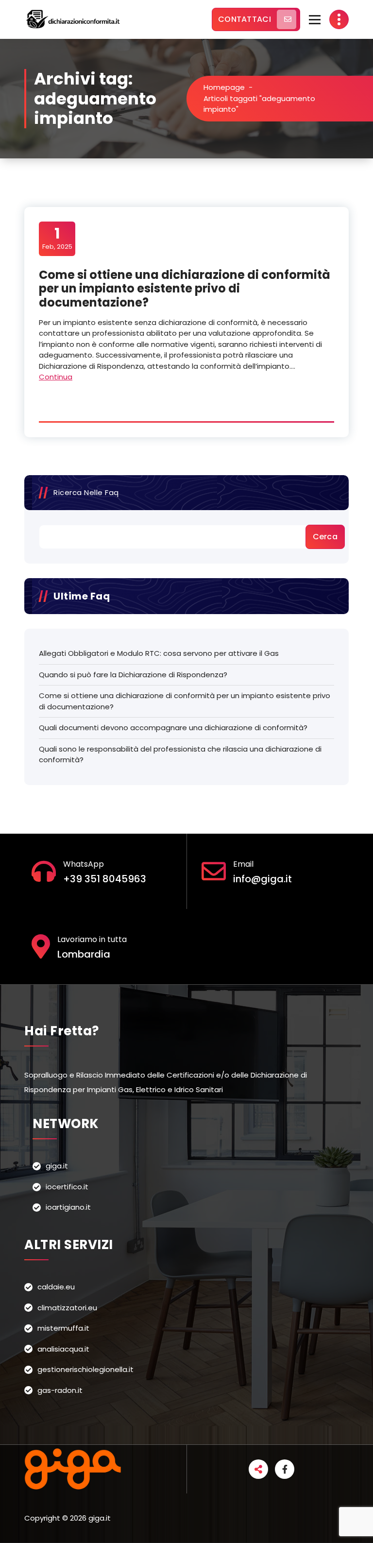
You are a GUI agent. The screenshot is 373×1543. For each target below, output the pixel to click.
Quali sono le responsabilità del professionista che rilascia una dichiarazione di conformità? (180, 754)
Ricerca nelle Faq (86, 492)
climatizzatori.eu (67, 1308)
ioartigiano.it (68, 1207)
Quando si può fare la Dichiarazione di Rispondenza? (133, 674)
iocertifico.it (67, 1187)
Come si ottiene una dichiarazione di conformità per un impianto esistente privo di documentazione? (184, 289)
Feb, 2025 (57, 238)
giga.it (57, 1166)
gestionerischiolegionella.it (85, 1369)
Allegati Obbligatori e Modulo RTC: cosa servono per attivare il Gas (159, 653)
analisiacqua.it (63, 1349)
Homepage (224, 87)
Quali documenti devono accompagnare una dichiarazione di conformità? (173, 727)
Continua (55, 377)
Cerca (325, 536)
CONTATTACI (244, 19)
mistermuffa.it (63, 1328)
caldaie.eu (56, 1287)
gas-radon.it (60, 1390)
